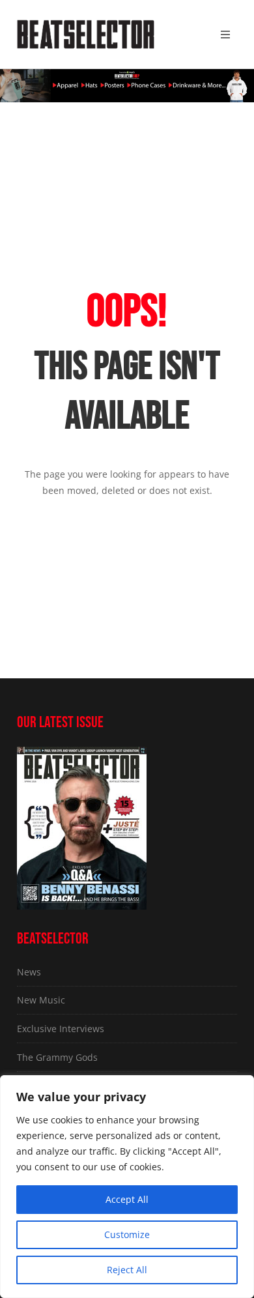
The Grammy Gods (57, 1057)
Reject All (127, 1269)
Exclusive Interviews (60, 1028)
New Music (41, 1000)
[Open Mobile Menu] (225, 34)
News (29, 972)
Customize (127, 1234)
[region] (127, 1186)
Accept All (127, 1199)
